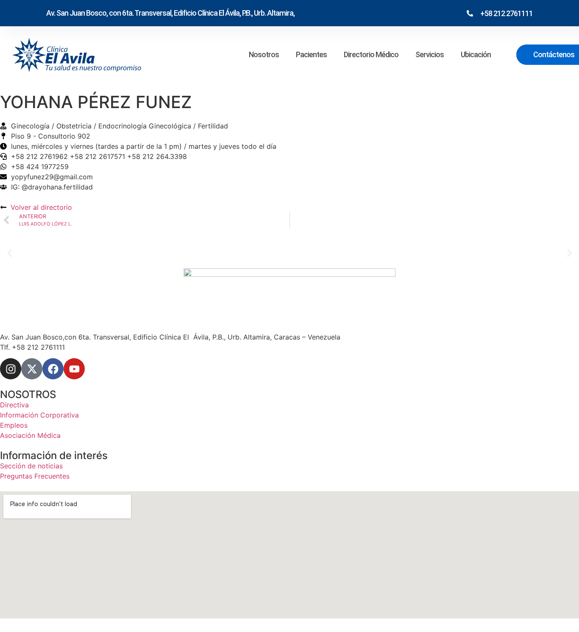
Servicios (429, 54)
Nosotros (264, 54)
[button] (9, 253)
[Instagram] (10, 368)
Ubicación (476, 54)
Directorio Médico (371, 54)
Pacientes (311, 54)
